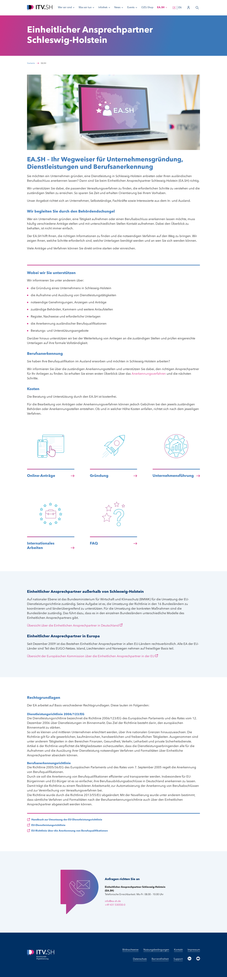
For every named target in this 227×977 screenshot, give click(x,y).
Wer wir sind (65, 7)
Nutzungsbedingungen (156, 950)
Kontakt (178, 950)
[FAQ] (113, 529)
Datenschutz (140, 959)
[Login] (188, 7)
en (179, 7)
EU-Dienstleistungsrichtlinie (48, 825)
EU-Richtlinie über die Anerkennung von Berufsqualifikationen (69, 831)
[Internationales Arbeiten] (50, 529)
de (174, 7)
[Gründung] (113, 462)
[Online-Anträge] (50, 462)
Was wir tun (85, 7)
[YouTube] (198, 958)
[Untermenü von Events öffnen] (136, 7)
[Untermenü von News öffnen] (122, 7)
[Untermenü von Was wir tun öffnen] (93, 7)
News (117, 7)
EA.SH (160, 7)
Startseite (31, 63)
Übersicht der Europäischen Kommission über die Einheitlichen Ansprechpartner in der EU (90, 656)
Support (178, 959)
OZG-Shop (147, 7)
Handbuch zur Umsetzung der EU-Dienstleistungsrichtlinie (66, 820)
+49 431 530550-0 (115, 905)
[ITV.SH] (39, 7)
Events (131, 7)
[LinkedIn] (189, 958)
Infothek (102, 7)
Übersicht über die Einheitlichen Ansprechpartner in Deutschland (73, 625)
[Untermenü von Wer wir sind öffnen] (74, 7)
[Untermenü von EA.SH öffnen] (166, 7)
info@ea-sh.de (113, 901)
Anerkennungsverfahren (149, 373)
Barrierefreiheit (160, 959)
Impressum (194, 950)
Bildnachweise (130, 950)
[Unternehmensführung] (176, 462)
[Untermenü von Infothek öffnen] (109, 7)
